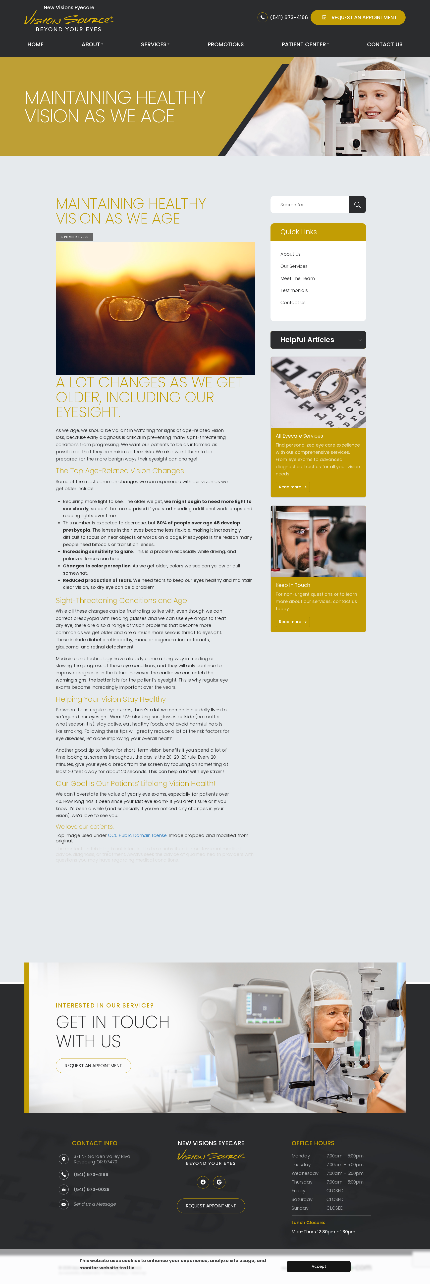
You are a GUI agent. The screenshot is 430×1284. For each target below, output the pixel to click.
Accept (319, 1266)
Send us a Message (95, 1204)
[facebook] (203, 1182)
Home (35, 44)
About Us (290, 254)
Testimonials (294, 290)
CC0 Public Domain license (137, 835)
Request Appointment (211, 1206)
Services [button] (153, 44)
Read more (290, 487)
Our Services (294, 266)
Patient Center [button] (304, 44)
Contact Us (385, 44)
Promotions (226, 44)
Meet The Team (297, 278)
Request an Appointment (93, 1065)
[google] (219, 1182)
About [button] (91, 44)
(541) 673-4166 (91, 1174)
